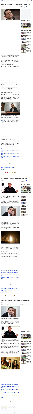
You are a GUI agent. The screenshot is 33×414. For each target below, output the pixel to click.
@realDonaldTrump (4, 80)
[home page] (2, 0)
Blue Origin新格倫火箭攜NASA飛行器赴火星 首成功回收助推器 (10, 278)
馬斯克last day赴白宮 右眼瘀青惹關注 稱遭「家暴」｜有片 (10, 148)
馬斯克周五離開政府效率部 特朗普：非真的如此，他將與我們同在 (10, 157)
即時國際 (4, 2)
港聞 (4, 0)
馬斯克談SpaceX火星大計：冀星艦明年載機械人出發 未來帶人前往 (10, 154)
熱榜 (17, 0)
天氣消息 (12, 0)
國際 (19, 0)
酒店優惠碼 (9, 0)
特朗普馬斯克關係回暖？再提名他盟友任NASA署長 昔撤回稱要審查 (10, 397)
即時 (15, 0)
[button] (28, 6)
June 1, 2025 (10, 92)
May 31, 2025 (12, 139)
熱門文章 (23, 20)
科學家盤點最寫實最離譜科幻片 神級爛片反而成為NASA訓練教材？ (10, 387)
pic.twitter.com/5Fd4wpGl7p (5, 89)
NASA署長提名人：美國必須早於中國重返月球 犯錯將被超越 (10, 275)
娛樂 (6, 0)
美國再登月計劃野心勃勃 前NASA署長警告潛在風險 (9, 272)
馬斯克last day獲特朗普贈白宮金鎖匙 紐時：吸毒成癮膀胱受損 (10, 151)
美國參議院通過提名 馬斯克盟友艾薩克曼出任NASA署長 (10, 270)
